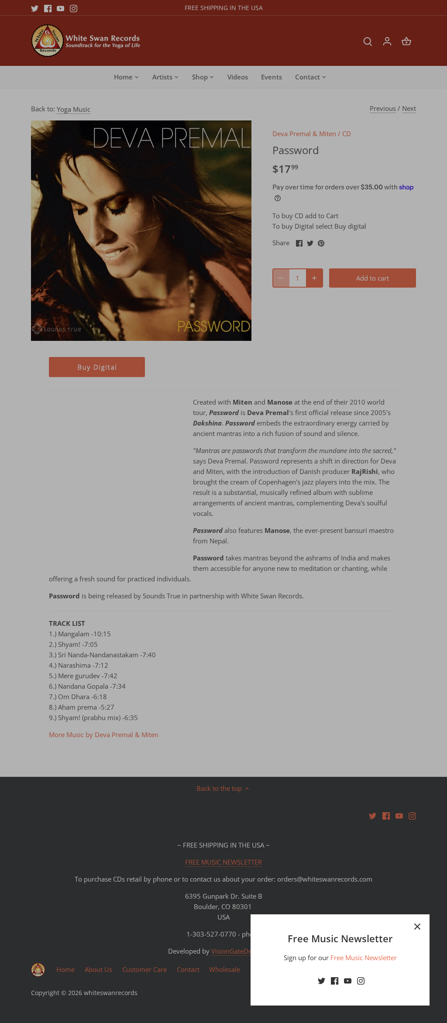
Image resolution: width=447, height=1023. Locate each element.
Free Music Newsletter (363, 957)
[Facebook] (334, 980)
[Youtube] (347, 980)
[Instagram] (360, 980)
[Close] (417, 926)
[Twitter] (321, 980)
